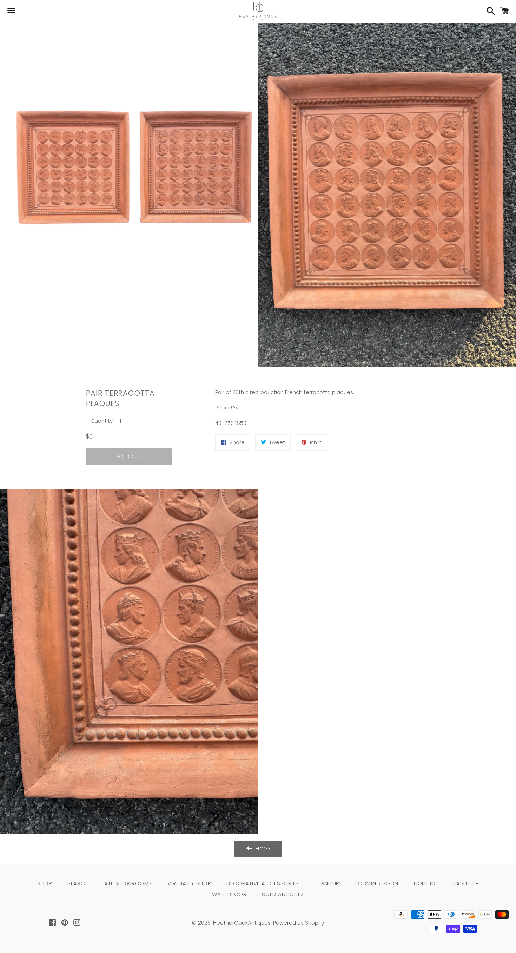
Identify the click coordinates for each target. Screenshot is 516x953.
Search (78, 883)
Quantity (102, 421)
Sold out (129, 456)
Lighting (426, 883)
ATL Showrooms (128, 883)
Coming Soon (378, 883)
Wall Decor (229, 894)
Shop (44, 883)
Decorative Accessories (262, 883)
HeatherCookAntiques (242, 922)
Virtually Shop (189, 883)
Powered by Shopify (298, 922)
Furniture (328, 883)
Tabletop (466, 883)
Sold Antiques (283, 894)
